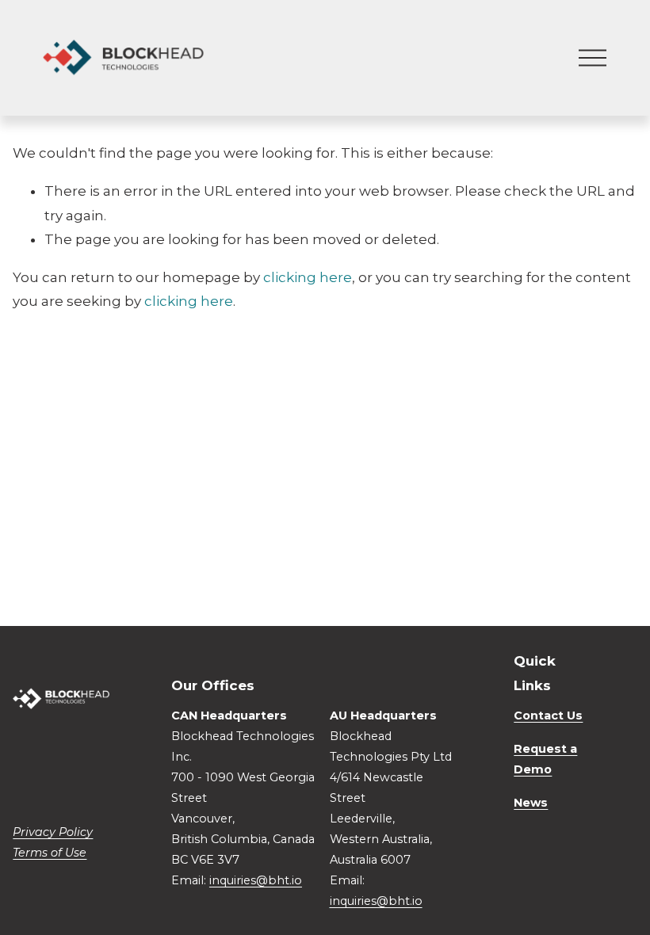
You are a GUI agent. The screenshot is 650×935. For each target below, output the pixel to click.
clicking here (307, 277)
